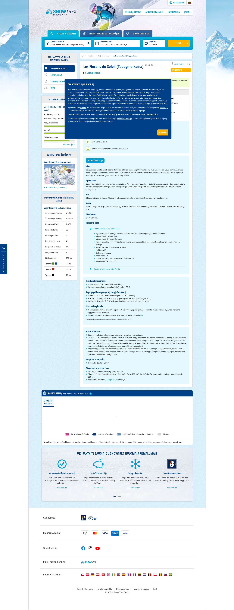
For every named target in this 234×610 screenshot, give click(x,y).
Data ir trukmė (106, 41)
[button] (190, 2)
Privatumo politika (104, 589)
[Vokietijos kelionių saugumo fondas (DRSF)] (83, 517)
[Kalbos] (82, 574)
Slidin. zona (56, 75)
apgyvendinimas (59, 68)
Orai (53, 87)
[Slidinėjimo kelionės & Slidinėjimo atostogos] (62, 12)
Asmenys (153, 41)
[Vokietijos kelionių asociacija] (92, 518)
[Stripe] (125, 533)
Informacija (68, 144)
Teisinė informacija (85, 589)
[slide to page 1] (115, 496)
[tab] (48, 402)
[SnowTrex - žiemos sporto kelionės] (89, 562)
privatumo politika (106, 121)
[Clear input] (88, 43)
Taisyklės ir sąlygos (141, 589)
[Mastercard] (95, 533)
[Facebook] (83, 548)
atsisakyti (164, 107)
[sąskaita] (85, 533)
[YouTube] (97, 548)
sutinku (83, 107)
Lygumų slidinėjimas (60, 81)
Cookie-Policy (152, 114)
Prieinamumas (122, 589)
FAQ (155, 589)
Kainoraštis (177, 70)
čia (141, 315)
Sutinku (163, 132)
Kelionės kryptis (57, 41)
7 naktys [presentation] (48, 402)
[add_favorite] (188, 64)
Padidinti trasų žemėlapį (56, 187)
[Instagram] (90, 548)
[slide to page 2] (119, 496)
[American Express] (115, 533)
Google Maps (112, 380)
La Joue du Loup (93, 72)
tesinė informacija (124, 118)
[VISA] (105, 533)
